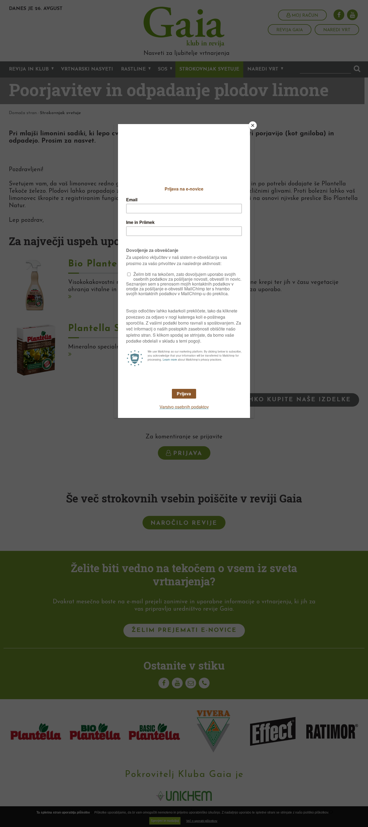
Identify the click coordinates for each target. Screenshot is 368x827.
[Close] (253, 125)
